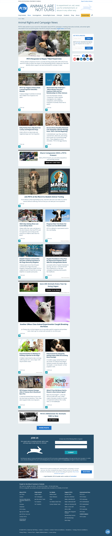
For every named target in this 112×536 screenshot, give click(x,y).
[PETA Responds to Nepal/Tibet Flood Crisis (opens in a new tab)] (44, 51)
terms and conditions (64, 458)
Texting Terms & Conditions (80, 530)
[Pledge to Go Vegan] (44, 287)
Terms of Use (31, 532)
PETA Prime (22, 509)
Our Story (22, 494)
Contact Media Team (55, 504)
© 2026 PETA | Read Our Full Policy (28, 530)
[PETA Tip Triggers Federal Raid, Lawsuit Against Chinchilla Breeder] (30, 92)
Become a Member (69, 496)
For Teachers (38, 504)
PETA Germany (83, 499)
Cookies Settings (52, 532)
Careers (21, 496)
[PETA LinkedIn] (81, 59)
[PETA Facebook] (83, 55)
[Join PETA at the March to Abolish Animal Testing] (44, 188)
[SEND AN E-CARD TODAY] (44, 158)
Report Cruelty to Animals (86, 1)
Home (19, 18)
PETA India (82, 506)
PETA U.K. (82, 494)
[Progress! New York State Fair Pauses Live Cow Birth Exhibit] (57, 225)
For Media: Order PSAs (55, 501)
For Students (38, 501)
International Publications (23, 519)
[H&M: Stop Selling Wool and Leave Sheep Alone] (30, 225)
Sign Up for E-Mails (24, 511)
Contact (46, 530)
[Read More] (56, 471)
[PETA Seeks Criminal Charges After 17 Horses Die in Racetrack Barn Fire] (30, 392)
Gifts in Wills (68, 509)
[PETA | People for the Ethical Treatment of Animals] (22, 8)
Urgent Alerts (38, 494)
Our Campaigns (38, 496)
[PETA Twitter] (86, 55)
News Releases (53, 496)
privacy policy (66, 459)
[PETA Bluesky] (87, 59)
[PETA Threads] (91, 59)
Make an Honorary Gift (70, 504)
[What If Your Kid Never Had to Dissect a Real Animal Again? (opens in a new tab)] (57, 392)
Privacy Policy (23, 532)
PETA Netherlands (84, 501)
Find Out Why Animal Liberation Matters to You (25, 500)
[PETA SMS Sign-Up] (78, 59)
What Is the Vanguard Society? (70, 512)
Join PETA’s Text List (25, 514)
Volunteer (22, 506)
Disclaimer (68, 530)
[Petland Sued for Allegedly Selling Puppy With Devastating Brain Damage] (57, 356)
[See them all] (44, 417)
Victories (22, 504)
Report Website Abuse (41, 532)
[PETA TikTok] (84, 59)
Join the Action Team (40, 499)
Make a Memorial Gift (70, 501)
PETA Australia (83, 509)
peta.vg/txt (78, 42)
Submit (89, 38)
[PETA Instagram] (90, 55)
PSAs (51, 499)
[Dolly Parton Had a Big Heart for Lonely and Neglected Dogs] (30, 130)
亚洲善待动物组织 (84, 514)
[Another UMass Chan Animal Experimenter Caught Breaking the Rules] (44, 316)
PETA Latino (83, 516)
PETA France (83, 496)
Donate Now (68, 494)
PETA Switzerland (84, 504)
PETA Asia (82, 511)
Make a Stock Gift (69, 506)
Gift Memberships (69, 518)
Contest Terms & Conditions (57, 530)
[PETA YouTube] (74, 59)
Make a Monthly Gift (70, 499)
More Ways (67, 520)
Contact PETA (23, 516)
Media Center (53, 494)
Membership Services (70, 515)
